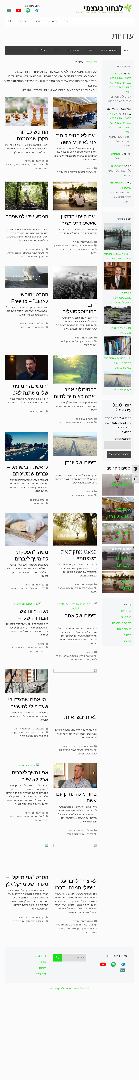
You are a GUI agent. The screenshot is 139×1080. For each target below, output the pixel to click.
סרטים (56, 50)
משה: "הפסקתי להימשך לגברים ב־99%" (31, 558)
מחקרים (89, 750)
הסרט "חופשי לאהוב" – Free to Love (29, 301)
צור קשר (22, 21)
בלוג (54, 21)
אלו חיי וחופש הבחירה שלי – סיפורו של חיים (32, 617)
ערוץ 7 (67, 341)
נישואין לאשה (22, 253)
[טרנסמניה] (118, 493)
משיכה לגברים (85, 172)
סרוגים (74, 588)
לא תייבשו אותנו (79, 717)
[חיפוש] (57, 958)
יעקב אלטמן (78, 341)
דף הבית (91, 62)
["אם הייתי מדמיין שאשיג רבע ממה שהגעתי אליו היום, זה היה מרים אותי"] (118, 590)
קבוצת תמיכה (72, 928)
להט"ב (41, 816)
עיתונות (19, 816)
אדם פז (89, 245)
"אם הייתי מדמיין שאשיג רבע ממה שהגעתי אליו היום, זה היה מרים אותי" (120, 82)
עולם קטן (16, 164)
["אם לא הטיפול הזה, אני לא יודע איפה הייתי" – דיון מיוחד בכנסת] (118, 518)
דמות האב (39, 647)
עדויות (127, 50)
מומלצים (42, 50)
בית (66, 21)
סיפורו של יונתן (81, 462)
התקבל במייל (86, 655)
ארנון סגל (88, 924)
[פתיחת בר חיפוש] (10, 21)
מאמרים (90, 50)
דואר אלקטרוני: (123, 439)
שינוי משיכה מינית (29, 256)
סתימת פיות (70, 172)
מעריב (41, 732)
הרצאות (89, 422)
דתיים (81, 245)
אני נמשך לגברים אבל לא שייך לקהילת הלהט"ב (30, 779)
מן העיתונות (73, 50)
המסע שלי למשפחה (26, 216)
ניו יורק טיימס (37, 921)
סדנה (72, 924)
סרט (69, 834)
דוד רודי (89, 341)
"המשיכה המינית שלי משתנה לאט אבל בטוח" (30, 392)
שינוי (14, 921)
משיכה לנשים (86, 588)
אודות (37, 21)
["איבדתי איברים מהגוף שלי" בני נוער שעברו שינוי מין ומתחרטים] (118, 567)
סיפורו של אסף (81, 615)
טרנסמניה (117, 153)
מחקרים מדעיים (109, 50)
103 (42, 588)
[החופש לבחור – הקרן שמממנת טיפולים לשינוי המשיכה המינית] (118, 541)
